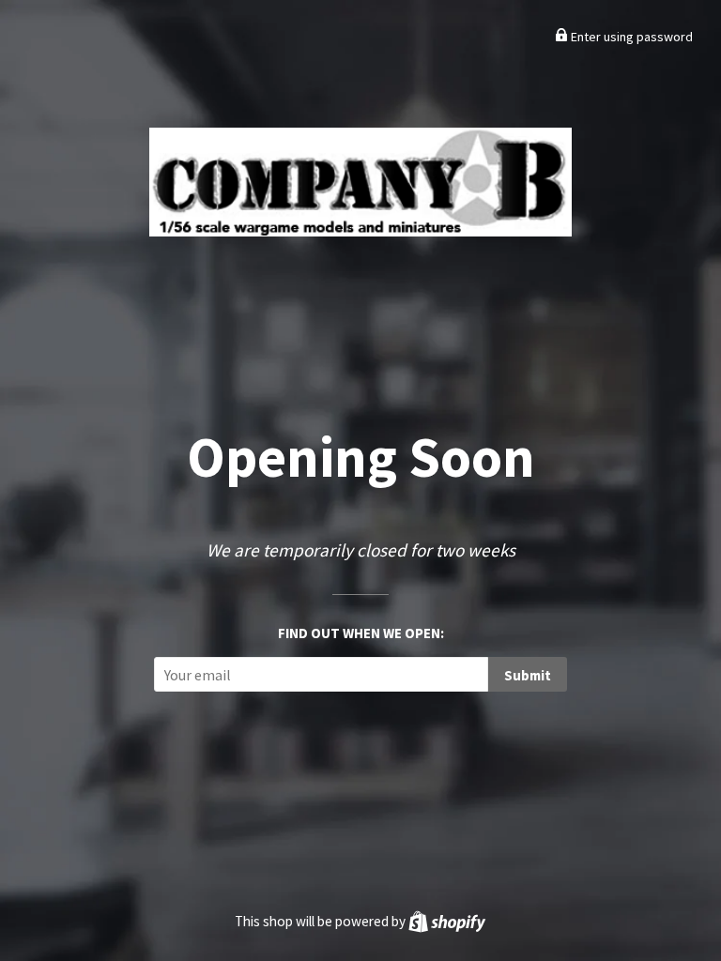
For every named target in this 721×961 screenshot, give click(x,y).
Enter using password (630, 36)
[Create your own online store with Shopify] (446, 921)
